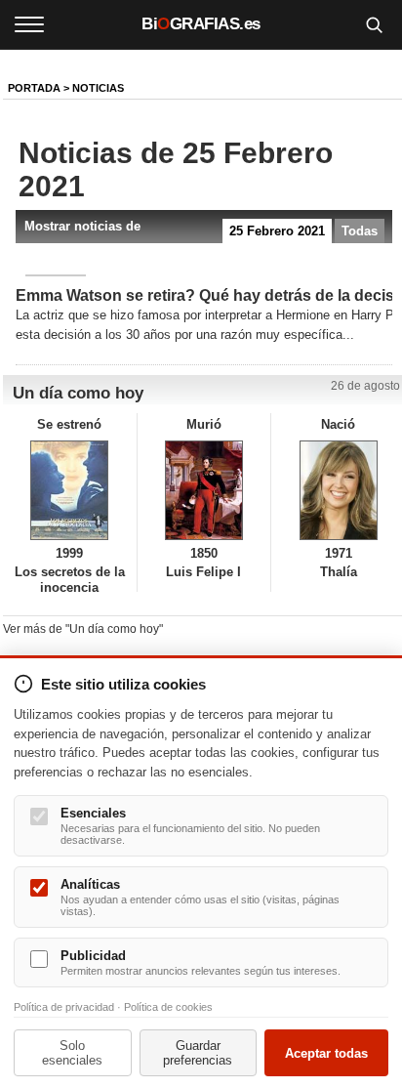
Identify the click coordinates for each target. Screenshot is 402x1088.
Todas (360, 231)
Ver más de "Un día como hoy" (83, 629)
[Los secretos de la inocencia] (70, 490)
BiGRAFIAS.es (201, 24)
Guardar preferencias (197, 1052)
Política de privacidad (64, 1007)
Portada (34, 88)
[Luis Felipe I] (204, 490)
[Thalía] (338, 490)
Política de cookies (168, 1007)
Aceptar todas (326, 1053)
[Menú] (29, 24)
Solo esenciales (72, 1052)
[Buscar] (373, 24)
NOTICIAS (98, 88)
